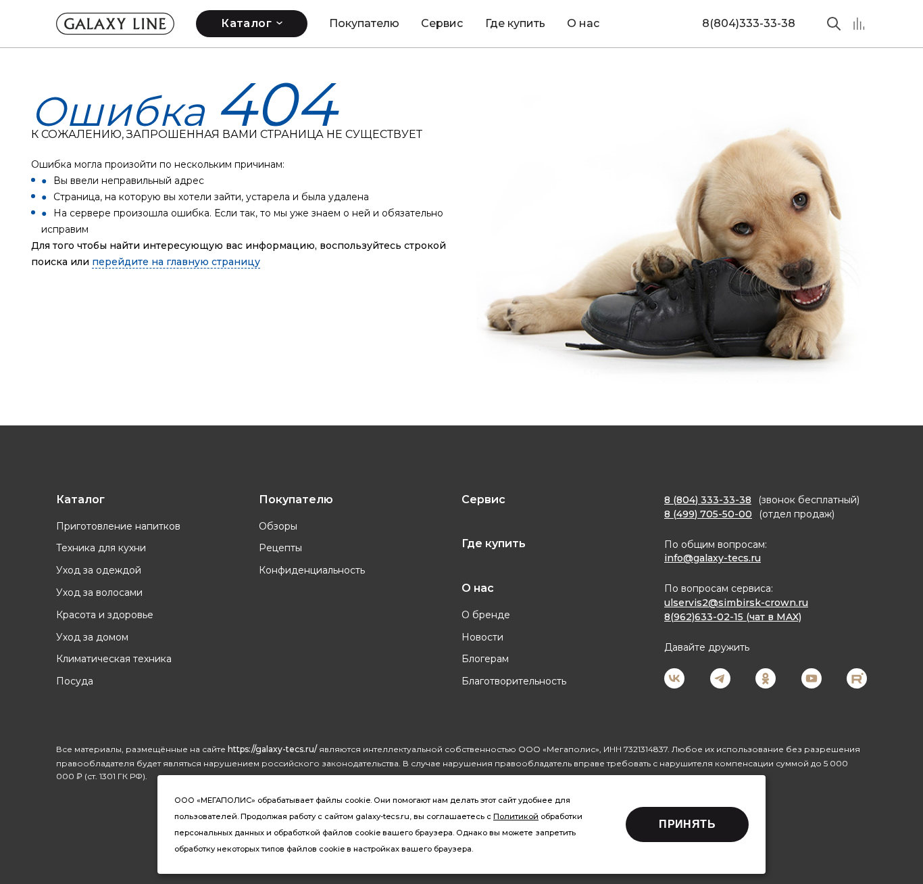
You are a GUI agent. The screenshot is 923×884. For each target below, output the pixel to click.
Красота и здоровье (104, 615)
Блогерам (485, 659)
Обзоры (278, 526)
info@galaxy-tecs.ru (712, 558)
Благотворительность (514, 681)
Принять (687, 824)
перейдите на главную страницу (176, 262)
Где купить (515, 23)
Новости (482, 637)
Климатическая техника (114, 659)
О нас (583, 23)
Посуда (74, 681)
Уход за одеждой (98, 570)
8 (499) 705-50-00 (708, 514)
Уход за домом (92, 637)
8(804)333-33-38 (748, 23)
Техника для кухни (101, 548)
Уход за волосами (99, 592)
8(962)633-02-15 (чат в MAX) (732, 617)
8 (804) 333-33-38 (707, 500)
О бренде (486, 615)
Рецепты (280, 548)
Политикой (516, 816)
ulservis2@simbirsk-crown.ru (736, 603)
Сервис (442, 23)
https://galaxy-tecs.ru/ (272, 749)
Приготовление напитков (118, 526)
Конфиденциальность (312, 570)
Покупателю (364, 23)
